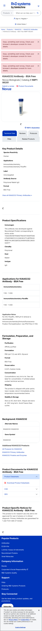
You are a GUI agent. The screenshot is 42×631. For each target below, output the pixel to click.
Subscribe (7, 607)
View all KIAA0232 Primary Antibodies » (17, 195)
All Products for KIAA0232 (12, 449)
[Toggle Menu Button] (4, 5)
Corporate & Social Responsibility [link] (14, 569)
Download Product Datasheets (18, 483)
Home (3, 29)
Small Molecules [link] (7, 556)
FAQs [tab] (9, 139)
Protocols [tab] (33, 133)
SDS (6, 494)
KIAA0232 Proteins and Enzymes (14, 455)
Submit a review (8, 86)
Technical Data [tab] (9, 133)
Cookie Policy (25, 619)
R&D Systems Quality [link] (9, 573)
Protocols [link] (5, 589)
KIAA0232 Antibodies (31, 29)
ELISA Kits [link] (5, 546)
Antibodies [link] (5, 543)
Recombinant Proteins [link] (10, 553)
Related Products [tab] (28, 139)
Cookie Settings (20, 627)
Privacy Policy (13, 619)
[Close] (38, 42)
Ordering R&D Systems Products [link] (13, 586)
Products (10, 29)
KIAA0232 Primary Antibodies (13, 452)
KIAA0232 (18, 29)
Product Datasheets (11, 477)
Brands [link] (4, 566)
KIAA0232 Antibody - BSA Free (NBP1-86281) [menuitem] (18, 31)
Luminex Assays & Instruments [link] (13, 550)
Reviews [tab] (22, 133)
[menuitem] (3, 29)
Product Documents (25, 86)
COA (6, 489)
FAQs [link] (3, 582)
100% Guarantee (33, 128)
